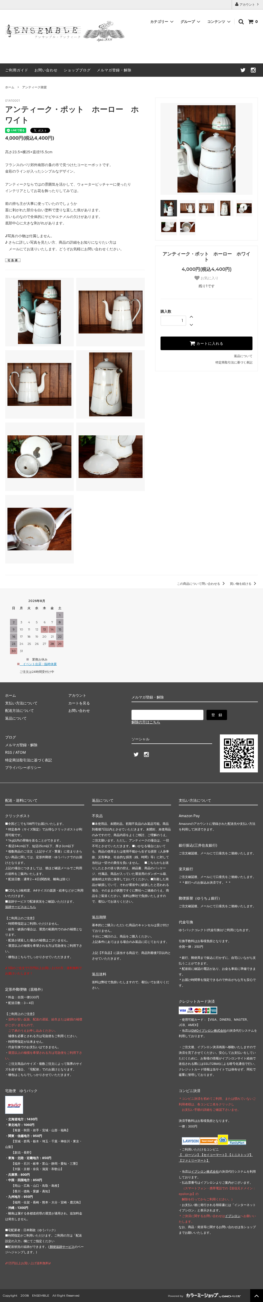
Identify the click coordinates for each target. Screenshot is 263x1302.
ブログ (10, 737)
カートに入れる (209, 343)
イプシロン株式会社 (205, 1171)
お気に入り (209, 278)
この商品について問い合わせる (199, 584)
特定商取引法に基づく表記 (233, 362)
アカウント (247, 4)
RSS (8, 752)
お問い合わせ (46, 70)
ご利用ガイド (16, 70)
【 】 (189, 1155)
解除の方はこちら (146, 722)
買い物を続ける (241, 584)
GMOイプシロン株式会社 (208, 1030)
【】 (214, 1155)
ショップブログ (77, 70)
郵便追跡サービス (61, 1247)
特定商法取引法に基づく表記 (28, 760)
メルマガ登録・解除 (114, 70)
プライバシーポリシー (23, 767)
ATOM (20, 752)
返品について (243, 356)
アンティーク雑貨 (34, 87)
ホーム (9, 87)
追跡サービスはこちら (20, 907)
